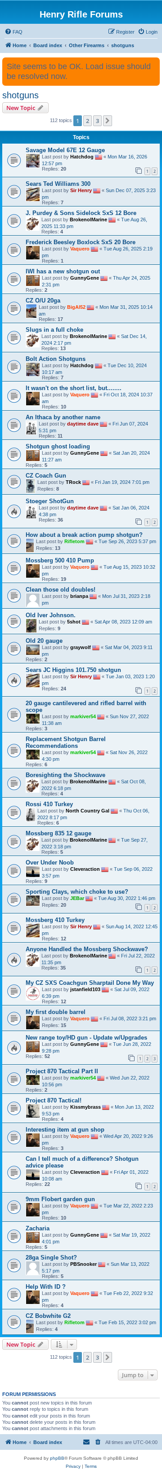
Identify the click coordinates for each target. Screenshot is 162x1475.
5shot (74, 621)
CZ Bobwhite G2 (48, 1316)
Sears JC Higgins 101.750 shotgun (73, 670)
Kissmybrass (85, 1107)
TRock (73, 482)
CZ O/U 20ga (43, 300)
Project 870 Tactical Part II (62, 1071)
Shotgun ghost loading (58, 446)
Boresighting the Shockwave (65, 775)
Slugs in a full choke (54, 329)
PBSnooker (83, 1263)
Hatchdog (82, 156)
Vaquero (80, 248)
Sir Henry (81, 190)
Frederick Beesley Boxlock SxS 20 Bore (80, 242)
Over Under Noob (50, 862)
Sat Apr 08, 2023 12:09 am (123, 621)
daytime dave (83, 423)
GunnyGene (84, 278)
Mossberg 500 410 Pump (60, 560)
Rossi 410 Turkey (49, 804)
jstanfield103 (85, 989)
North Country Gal (87, 810)
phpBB (57, 1458)
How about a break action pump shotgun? (84, 534)
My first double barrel (56, 1012)
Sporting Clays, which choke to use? (77, 891)
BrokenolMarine (88, 219)
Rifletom (74, 541)
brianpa (79, 596)
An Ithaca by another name (63, 417)
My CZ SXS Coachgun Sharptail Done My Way (90, 982)
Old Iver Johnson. (51, 615)
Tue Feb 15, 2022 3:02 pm (127, 1322)
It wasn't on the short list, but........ (74, 388)
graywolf (80, 647)
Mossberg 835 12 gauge (58, 833)
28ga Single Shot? (51, 1257)
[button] (107, 120)
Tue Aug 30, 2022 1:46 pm (126, 898)
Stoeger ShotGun (50, 501)
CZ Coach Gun (46, 475)
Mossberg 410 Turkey (55, 920)
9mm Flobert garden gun (60, 1199)
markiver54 (83, 716)
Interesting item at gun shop (65, 1129)
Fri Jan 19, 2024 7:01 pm (122, 482)
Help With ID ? (46, 1286)
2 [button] (87, 121)
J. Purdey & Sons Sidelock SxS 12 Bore (81, 213)
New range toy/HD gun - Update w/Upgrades (86, 1037)
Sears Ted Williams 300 (58, 183)
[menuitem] (13, 31)
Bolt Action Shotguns (56, 359)
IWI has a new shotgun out (63, 271)
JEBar (77, 898)
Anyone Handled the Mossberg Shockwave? (87, 949)
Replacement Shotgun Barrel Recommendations (66, 742)
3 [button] (97, 121)
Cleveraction (85, 869)
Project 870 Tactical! (53, 1100)
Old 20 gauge (44, 640)
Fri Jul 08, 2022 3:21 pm (130, 1018)
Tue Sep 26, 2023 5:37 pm (127, 541)
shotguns (20, 95)
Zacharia (38, 1228)
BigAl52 (76, 307)
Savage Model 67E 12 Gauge (65, 150)
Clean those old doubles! (60, 589)
